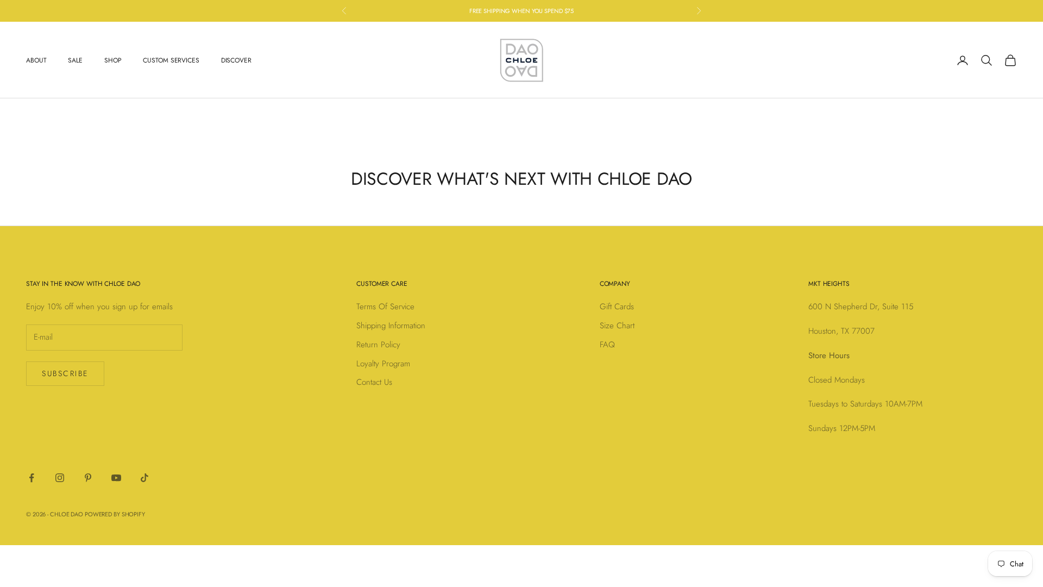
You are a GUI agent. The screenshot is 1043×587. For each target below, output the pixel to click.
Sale (75, 60)
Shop (113, 60)
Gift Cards (617, 307)
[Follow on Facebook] (31, 477)
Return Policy (378, 345)
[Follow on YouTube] (116, 477)
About (36, 60)
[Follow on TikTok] (144, 477)
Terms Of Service (385, 307)
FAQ (607, 345)
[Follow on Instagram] (59, 477)
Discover (236, 60)
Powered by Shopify (115, 514)
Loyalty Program (383, 364)
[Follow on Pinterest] (88, 477)
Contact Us (374, 382)
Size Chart (617, 326)
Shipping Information (390, 326)
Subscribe (65, 373)
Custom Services (171, 60)
